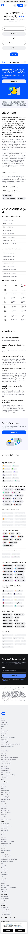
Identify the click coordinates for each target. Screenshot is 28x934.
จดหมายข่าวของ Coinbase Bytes (9, 757)
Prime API (4, 889)
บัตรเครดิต (3, 814)
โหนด (2, 876)
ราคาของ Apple (5, 910)
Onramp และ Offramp (7, 861)
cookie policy (9, 923)
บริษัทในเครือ (4, 724)
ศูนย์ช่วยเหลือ (4, 784)
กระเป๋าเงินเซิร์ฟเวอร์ (6, 854)
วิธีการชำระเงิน (5, 794)
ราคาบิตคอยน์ (4, 896)
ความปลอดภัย (4, 731)
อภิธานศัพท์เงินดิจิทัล (6, 764)
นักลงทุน (3, 733)
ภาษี (2, 779)
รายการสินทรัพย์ (5, 823)
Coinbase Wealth (6, 812)
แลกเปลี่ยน (3, 839)
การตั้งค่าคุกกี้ (4, 742)
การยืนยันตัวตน (5, 790)
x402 (2, 863)
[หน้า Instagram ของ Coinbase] (10, 918)
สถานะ (3, 801)
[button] (25, 5)
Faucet (3, 883)
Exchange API (5, 885)
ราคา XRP (3, 903)
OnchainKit (4, 870)
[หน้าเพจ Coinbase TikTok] (14, 918)
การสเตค (3, 837)
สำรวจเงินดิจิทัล (5, 751)
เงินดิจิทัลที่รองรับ (5, 799)
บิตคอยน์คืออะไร (5, 768)
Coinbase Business (6, 826)
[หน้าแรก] (2, 5)
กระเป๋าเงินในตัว (5, 857)
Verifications (4, 874)
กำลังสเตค (3, 881)
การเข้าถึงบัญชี (5, 797)
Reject (8, 930)
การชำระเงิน (4, 828)
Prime (3, 835)
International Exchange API (8, 887)
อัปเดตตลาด (4, 766)
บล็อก (2, 726)
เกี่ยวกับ (3, 720)
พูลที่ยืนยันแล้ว (4, 845)
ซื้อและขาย (4, 806)
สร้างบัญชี (3, 788)
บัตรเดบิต (3, 817)
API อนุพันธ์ (4, 892)
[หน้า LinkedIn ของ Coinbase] (6, 918)
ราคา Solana (4, 901)
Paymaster (4, 868)
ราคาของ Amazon (5, 914)
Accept (20, 930)
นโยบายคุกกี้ (4, 739)
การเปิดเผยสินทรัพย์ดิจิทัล (7, 746)
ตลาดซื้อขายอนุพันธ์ (6, 843)
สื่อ (2, 728)
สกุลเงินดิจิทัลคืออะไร (6, 770)
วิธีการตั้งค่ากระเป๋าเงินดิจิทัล (8, 775)
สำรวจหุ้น (3, 753)
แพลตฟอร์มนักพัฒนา (6, 850)
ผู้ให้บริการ (3, 735)
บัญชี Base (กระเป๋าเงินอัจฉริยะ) (9, 859)
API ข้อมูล (3, 872)
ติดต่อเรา (3, 786)
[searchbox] (14, 48)
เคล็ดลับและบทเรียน (6, 761)
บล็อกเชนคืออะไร (5, 772)
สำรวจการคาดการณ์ (6, 819)
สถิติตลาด (3, 755)
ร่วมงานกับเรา (4, 722)
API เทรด (3, 865)
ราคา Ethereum (5, 898)
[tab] (3, 62)
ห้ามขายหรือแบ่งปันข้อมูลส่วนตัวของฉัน (10, 744)
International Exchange (7, 841)
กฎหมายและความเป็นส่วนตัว (8, 737)
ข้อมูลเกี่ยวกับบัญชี (5, 792)
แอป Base (3, 808)
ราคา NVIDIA (4, 907)
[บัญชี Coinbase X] (1, 918)
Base (2, 852)
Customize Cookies (18, 926)
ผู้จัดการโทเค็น (4, 830)
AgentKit (3, 878)
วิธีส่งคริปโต (4, 777)
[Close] (24, 924)
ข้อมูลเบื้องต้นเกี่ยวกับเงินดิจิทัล (8, 759)
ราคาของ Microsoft (6, 912)
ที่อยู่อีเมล (3, 667)
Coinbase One (5, 810)
